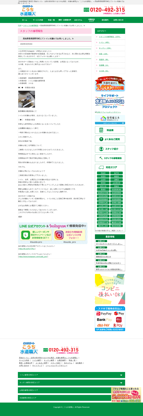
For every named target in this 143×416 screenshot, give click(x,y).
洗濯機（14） (104, 65)
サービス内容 (24, 360)
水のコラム (68, 363)
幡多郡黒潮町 (116, 226)
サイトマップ (37, 365)
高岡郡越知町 (103, 216)
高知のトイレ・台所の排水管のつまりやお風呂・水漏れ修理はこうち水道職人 (48, 358)
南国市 (116, 176)
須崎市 (116, 179)
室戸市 (116, 173)
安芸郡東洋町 (116, 189)
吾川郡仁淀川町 (116, 209)
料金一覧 (72, 360)
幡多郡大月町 (116, 222)
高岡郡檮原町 (116, 216)
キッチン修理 (49, 360)
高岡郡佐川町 (116, 212)
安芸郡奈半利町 (103, 193)
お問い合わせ (24, 365)
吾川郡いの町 (103, 209)
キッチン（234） (105, 48)
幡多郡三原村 (103, 226)
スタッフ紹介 (56, 363)
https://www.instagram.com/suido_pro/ (33, 257)
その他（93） (104, 71)
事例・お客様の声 (25, 363)
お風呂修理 (61, 360)
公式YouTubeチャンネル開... (106, 250)
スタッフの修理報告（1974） (110, 37)
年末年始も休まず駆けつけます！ (108, 263)
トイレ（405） (104, 42)
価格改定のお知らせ (103, 257)
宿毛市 (103, 183)
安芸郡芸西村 (116, 199)
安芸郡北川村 (116, 196)
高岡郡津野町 (116, 219)
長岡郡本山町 (103, 203)
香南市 (116, 186)
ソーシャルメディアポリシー (56, 365)
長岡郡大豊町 (116, 203)
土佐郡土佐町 (103, 206)
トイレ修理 (36, 360)
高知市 (103, 173)
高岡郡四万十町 (103, 222)
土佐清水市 (116, 183)
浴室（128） (103, 54)
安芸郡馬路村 (103, 199)
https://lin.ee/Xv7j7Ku (26, 249)
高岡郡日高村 (103, 219)
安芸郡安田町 (103, 196)
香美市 (103, 189)
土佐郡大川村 (116, 206)
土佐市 (103, 179)
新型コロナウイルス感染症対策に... (109, 269)
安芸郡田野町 (116, 193)
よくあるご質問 (41, 363)
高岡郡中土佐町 (103, 212)
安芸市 (103, 176)
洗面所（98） (104, 59)
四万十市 (103, 186)
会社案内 (79, 363)
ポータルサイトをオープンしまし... (109, 244)
